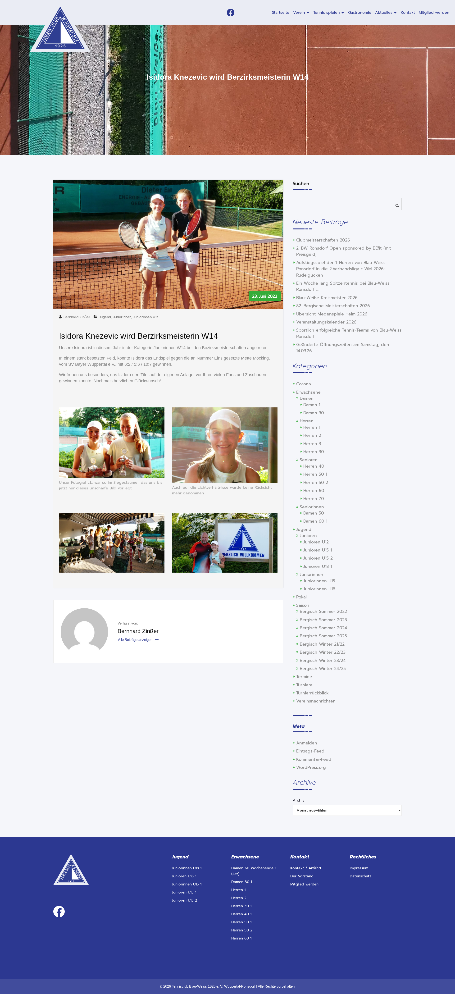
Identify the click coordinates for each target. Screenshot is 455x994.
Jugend (105, 317)
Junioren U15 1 (317, 550)
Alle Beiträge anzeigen (135, 640)
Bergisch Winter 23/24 (323, 660)
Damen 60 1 (315, 521)
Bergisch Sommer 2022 (323, 611)
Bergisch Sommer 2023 (323, 620)
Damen (307, 398)
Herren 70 (313, 499)
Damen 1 (311, 405)
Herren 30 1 (241, 906)
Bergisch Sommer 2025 (323, 636)
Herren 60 (313, 491)
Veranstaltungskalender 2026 (326, 322)
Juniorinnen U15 (145, 317)
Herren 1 (311, 427)
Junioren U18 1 (317, 566)
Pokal (301, 597)
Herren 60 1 (241, 938)
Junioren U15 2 (318, 558)
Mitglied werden (304, 884)
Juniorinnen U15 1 (186, 884)
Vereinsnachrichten (316, 701)
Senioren (309, 460)
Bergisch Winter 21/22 (322, 644)
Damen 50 (313, 513)
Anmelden (306, 743)
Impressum (359, 868)
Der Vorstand (302, 876)
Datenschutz (360, 876)
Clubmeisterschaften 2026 (323, 240)
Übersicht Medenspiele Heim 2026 (331, 314)
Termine (304, 677)
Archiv (299, 800)
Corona (303, 384)
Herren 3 (312, 444)
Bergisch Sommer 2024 (323, 628)
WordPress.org (311, 767)
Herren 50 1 (315, 474)
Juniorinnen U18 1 (186, 868)
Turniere (304, 685)
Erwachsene (308, 392)
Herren (307, 421)
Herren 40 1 (241, 914)
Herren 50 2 (315, 482)
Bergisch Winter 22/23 (323, 652)
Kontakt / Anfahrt (305, 868)
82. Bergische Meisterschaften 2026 (333, 306)
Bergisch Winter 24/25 (323, 669)
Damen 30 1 (241, 882)
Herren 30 (313, 452)
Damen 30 (313, 413)
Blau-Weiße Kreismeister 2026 (327, 298)
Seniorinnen (312, 507)
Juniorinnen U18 (319, 589)
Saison (302, 605)
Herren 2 (312, 435)
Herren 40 (313, 466)
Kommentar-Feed (313, 759)
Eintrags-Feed (310, 751)
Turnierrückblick (312, 693)
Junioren (308, 536)
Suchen (301, 183)
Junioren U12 (316, 542)
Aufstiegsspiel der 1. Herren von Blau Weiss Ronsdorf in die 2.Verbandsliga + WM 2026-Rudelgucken (341, 269)
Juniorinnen (122, 317)
